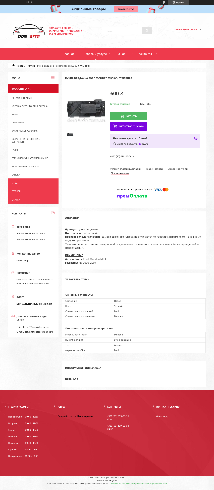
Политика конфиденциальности (151, 483)
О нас (121, 54)
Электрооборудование (24, 130)
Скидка (16, 174)
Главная (69, 54)
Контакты (145, 54)
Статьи (16, 199)
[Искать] (147, 30)
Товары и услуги (95, 54)
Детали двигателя (22, 98)
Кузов (15, 114)
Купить (131, 116)
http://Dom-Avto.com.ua (36, 327)
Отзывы (16, 191)
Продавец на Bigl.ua (107, 480)
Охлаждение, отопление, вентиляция (26, 140)
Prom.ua (122, 477)
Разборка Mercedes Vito (25, 166)
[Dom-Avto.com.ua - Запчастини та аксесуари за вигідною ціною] (29, 38)
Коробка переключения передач (30, 106)
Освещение (18, 122)
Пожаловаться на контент (122, 483)
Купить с (125, 126)
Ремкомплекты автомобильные (30, 158)
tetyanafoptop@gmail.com (39, 331)
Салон (15, 150)
